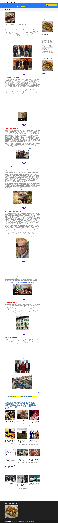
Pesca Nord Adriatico (12, 405)
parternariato (7, 405)
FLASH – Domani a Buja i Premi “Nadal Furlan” (10, 441)
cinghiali (26, 402)
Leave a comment (24, 24)
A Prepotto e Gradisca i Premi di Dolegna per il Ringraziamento (22, 441)
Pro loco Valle (22, 405)
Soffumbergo (11, 406)
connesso (9, 497)
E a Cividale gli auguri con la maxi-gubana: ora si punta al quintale (22, 485)
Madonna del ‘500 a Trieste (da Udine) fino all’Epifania (33, 459)
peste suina (18, 405)
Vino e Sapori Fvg (10, 407)
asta (11, 402)
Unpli (26, 406)
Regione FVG (26, 405)
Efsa (33, 403)
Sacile (30, 405)
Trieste (19, 406)
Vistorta (14, 407)
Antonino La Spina (7, 402)
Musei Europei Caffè (30, 404)
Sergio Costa (7, 406)
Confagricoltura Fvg (10, 403)
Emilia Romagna (36, 403)
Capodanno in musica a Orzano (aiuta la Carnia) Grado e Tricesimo (10, 485)
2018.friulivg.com (13, 2)
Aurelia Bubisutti (15, 402)
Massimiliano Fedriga (17, 404)
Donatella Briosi (24, 403)
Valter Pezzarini (29, 406)
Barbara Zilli (20, 402)
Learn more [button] (23, 6)
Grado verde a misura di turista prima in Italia (12, 491)
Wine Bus (17, 407)
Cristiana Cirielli (16, 403)
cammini (23, 402)
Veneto (33, 406)
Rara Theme (24, 521)
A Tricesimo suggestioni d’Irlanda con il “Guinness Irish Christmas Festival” (34, 423)
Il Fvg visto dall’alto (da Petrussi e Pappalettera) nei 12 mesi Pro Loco (34, 485)
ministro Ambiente (23, 404)
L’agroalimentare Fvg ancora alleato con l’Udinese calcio (33, 441)
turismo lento (23, 406)
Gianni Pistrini (11, 404)
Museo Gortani (35, 404)
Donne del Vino (29, 403)
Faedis (6, 404)
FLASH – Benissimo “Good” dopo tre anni (21, 421)
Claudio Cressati (30, 402)
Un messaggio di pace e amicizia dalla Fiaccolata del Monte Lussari (22, 459)
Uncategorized (18, 24)
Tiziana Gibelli (16, 406)
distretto (20, 403)
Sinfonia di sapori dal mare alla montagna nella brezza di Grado (10, 423)
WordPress (31, 521)
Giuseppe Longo (7, 24)
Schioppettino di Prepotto (35, 405)
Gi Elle (8, 404)
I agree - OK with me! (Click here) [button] (51, 5)
